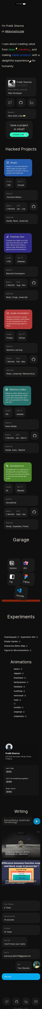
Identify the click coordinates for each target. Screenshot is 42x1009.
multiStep (18, 691)
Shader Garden (11, 641)
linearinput (18, 678)
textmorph (18, 695)
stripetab (18, 712)
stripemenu (19, 716)
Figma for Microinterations (16, 650)
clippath (17, 673)
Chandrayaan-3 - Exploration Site (19, 637)
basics (17, 669)
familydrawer (20, 682)
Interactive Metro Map (14, 646)
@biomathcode (14, 31)
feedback (18, 686)
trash (16, 700)
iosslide (17, 707)
